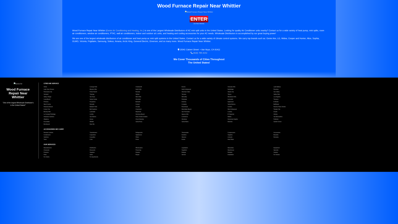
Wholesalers (139, 148)
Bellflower (276, 104)
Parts (45, 154)
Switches (46, 137)
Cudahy (230, 111)
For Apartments (94, 157)
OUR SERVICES (49, 144)
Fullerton (276, 119)
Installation (231, 154)
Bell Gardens (93, 109)
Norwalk (92, 104)
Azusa (91, 119)
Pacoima (276, 89)
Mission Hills (93, 89)
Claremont (138, 109)
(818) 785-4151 (200, 53)
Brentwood (47, 124)
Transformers (93, 132)
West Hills (138, 96)
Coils (91, 139)
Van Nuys (92, 96)
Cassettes (92, 137)
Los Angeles (277, 96)
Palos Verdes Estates (141, 116)
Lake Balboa (277, 87)
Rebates (230, 152)
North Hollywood (186, 89)
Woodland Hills (232, 96)
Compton (184, 104)
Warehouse (231, 150)
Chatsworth (139, 87)
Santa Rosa (139, 121)
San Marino (93, 116)
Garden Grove (278, 121)
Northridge (231, 89)
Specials (276, 150)
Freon (137, 139)
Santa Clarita (93, 99)
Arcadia (138, 106)
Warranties (231, 148)
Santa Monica (231, 104)
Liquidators (185, 148)
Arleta (45, 87)
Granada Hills (231, 87)
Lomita (91, 114)
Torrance (276, 99)
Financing (138, 150)
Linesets (230, 137)
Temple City (277, 109)
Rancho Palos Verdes (280, 106)
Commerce (185, 116)
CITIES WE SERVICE (51, 83)
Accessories (277, 132)
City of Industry (140, 119)
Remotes (276, 137)
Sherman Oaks (186, 92)
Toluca (229, 94)
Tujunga (92, 94)
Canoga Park (93, 87)
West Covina (47, 104)
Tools (45, 139)
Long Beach (47, 99)
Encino (184, 87)
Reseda (138, 92)
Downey (184, 101)
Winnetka (184, 96)
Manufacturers (48, 148)
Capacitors (93, 135)
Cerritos (230, 106)
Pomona (46, 101)
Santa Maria (185, 121)
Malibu (229, 116)
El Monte (276, 101)
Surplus (276, 152)
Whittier (92, 121)
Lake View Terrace (49, 89)
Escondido (47, 121)
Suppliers (184, 150)
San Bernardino (278, 116)
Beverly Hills (47, 111)
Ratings (184, 152)
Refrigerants (139, 132)
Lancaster (230, 99)
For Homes (277, 154)
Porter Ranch (93, 92)
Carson (138, 104)
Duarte (275, 111)
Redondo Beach (48, 106)
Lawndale (92, 111)
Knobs (183, 139)
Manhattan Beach (187, 109)
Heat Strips (231, 139)
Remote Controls (48, 132)
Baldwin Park (93, 106)
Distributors (93, 148)
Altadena (46, 119)
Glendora (184, 119)
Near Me (92, 124)
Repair (137, 154)
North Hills (138, 89)
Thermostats (185, 132)
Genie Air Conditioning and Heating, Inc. (125, 30)
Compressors (231, 132)
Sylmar (138, 94)
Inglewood (231, 101)
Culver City (47, 109)
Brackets (276, 135)
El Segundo (231, 114)
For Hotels (46, 157)
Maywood (138, 111)
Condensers (47, 135)
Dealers (138, 152)
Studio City (231, 92)
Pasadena (92, 101)
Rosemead (185, 106)
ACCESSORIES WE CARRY (54, 129)
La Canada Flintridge (50, 114)
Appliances (139, 135)
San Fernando (186, 111)
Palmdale (184, 99)
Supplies (230, 135)
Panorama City (48, 92)
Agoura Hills (185, 114)
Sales (91, 154)
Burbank (138, 101)
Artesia (275, 114)
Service (184, 154)
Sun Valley (277, 92)
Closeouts (46, 150)
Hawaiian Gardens (49, 116)
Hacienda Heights (233, 119)
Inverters (184, 135)
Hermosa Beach (140, 114)
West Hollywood (232, 109)
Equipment (277, 148)
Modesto (230, 121)
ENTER (199, 19)
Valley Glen (277, 94)
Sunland (46, 94)
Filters (137, 137)
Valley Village (47, 96)
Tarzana (184, 94)
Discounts (92, 150)
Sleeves (184, 137)
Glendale (138, 99)
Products (46, 152)
